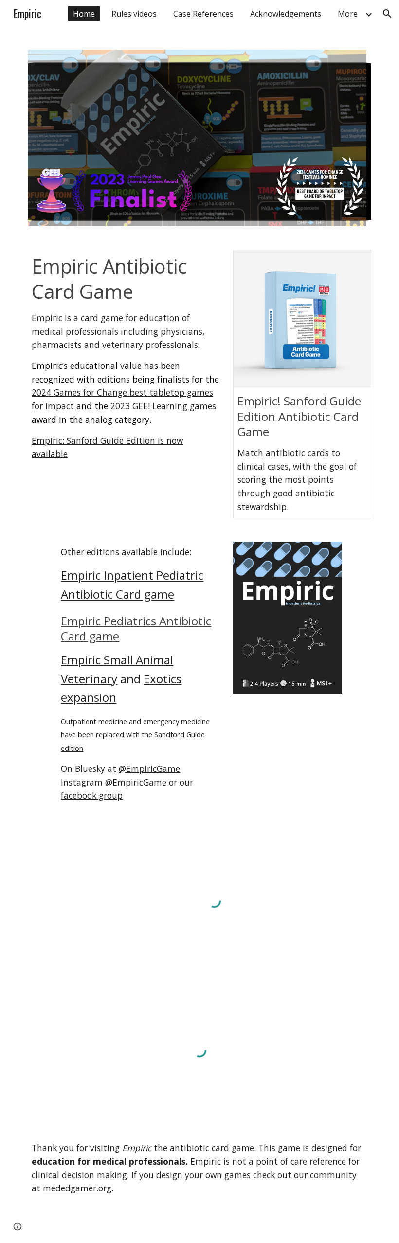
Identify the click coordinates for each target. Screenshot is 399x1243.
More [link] (348, 13)
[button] (387, 13)
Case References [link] (203, 13)
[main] (126, 357)
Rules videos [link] (134, 13)
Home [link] (84, 13)
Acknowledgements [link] (285, 13)
